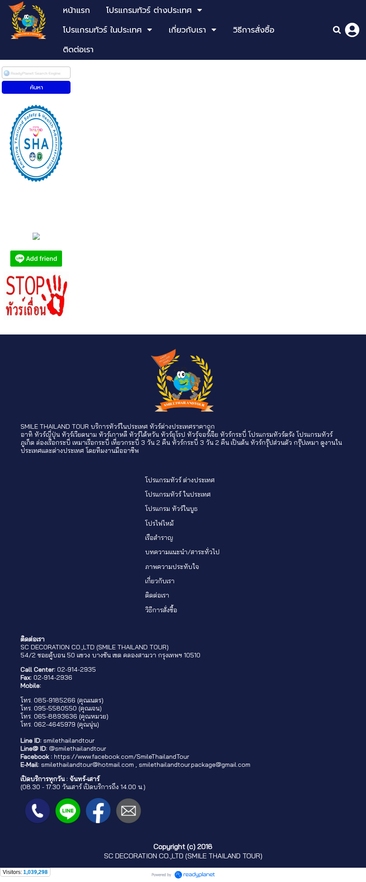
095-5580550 (55, 708)
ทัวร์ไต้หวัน (144, 435)
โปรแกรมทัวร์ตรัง (271, 435)
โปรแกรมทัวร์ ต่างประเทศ (180, 480)
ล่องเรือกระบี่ (53, 443)
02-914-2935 (76, 669)
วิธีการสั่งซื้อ (161, 610)
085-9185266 (54, 700)
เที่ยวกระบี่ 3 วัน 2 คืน (140, 443)
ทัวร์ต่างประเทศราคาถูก (182, 426)
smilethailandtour (69, 740)
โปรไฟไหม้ (159, 523)
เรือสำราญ (159, 538)
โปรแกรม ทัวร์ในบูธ (171, 509)
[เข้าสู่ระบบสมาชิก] (352, 30)
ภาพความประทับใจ (172, 567)
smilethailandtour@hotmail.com (87, 765)
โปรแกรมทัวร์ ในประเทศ (178, 494)
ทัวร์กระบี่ (233, 435)
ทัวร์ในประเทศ (128, 426)
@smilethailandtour (77, 748)
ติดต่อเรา (157, 595)
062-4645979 (54, 724)
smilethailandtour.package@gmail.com (194, 765)
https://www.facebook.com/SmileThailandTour (121, 756)
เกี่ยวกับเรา (160, 581)
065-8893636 (55, 716)
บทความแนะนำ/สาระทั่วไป (182, 552)
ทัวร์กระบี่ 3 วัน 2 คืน (200, 443)
